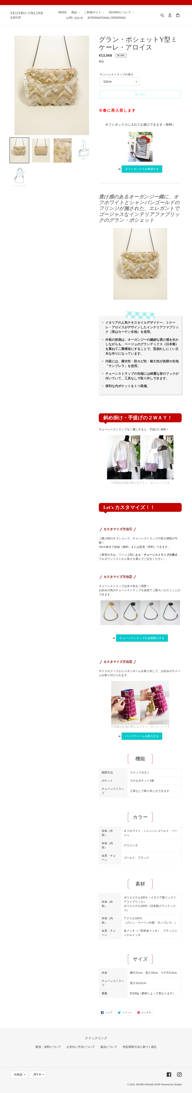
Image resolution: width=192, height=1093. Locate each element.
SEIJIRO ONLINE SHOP (27, 15)
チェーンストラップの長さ (117, 74)
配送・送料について (48, 1046)
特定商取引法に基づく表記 (140, 1046)
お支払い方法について (81, 1046)
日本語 (18, 1074)
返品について (108, 1046)
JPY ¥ (37, 1074)
